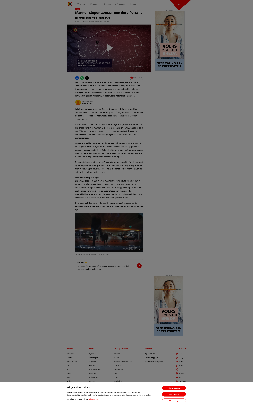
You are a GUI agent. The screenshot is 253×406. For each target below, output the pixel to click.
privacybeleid (93, 399)
